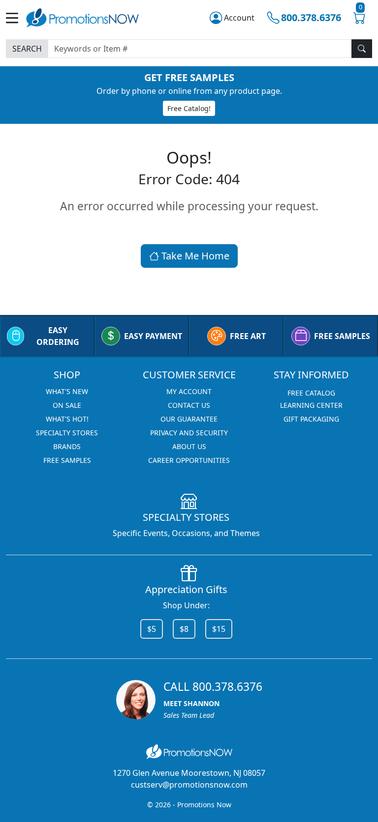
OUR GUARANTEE (189, 419)
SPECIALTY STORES (67, 432)
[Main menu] (16, 18)
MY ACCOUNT (189, 391)
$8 (184, 629)
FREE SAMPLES (342, 336)
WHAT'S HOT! (67, 419)
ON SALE (67, 405)
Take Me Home (194, 255)
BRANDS (67, 446)
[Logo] (82, 16)
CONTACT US (189, 405)
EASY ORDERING (57, 336)
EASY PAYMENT (153, 336)
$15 (218, 629)
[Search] (361, 48)
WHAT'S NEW (67, 391)
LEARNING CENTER (311, 405)
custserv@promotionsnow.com (189, 784)
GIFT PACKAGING (311, 419)
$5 (151, 629)
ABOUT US (189, 446)
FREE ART (248, 336)
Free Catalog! (189, 108)
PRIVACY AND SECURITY (189, 432)
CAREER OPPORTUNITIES (189, 460)
